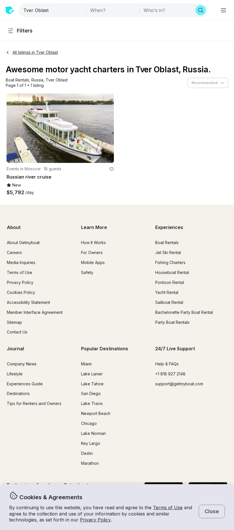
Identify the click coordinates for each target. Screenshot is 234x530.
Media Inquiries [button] (21, 262)
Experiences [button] (169, 227)
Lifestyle (15, 373)
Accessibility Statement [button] (28, 302)
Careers (14, 252)
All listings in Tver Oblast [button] (35, 52)
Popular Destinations (104, 348)
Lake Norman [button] (93, 433)
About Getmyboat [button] (23, 242)
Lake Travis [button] (92, 403)
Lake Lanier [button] (92, 373)
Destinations (18, 393)
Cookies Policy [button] (21, 292)
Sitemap (14, 322)
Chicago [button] (89, 423)
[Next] (107, 128)
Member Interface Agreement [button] (34, 312)
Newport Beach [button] (95, 413)
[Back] (13, 128)
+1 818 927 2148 (170, 373)
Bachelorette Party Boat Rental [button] (184, 312)
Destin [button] (87, 453)
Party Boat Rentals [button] (172, 322)
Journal (15, 348)
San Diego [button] (91, 393)
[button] (17, 80)
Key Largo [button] (90, 443)
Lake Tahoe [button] (92, 383)
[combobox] (53, 10)
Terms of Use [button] (168, 507)
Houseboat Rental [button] (172, 272)
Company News (22, 363)
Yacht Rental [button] (166, 292)
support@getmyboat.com (179, 383)
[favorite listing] (111, 169)
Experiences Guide (25, 383)
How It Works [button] (93, 242)
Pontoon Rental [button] (169, 282)
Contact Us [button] (17, 332)
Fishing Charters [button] (170, 262)
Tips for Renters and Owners (34, 403)
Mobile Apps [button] (93, 262)
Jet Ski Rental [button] (168, 252)
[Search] (200, 10)
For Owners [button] (92, 252)
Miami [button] (86, 363)
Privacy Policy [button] (95, 520)
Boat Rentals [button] (167, 242)
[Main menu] (223, 10)
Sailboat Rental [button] (169, 302)
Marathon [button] (90, 463)
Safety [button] (87, 272)
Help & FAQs (167, 363)
